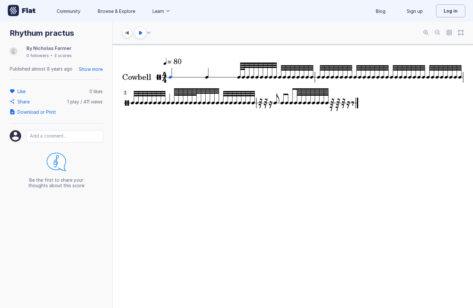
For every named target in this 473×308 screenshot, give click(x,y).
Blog (380, 11)
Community (68, 11)
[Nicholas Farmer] (13, 51)
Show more (91, 69)
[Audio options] (148, 33)
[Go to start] (127, 33)
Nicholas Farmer (52, 48)
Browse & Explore (116, 11)
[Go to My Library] (22, 11)
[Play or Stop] (140, 33)
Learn (158, 11)
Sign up (415, 11)
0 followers (37, 55)
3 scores (63, 55)
